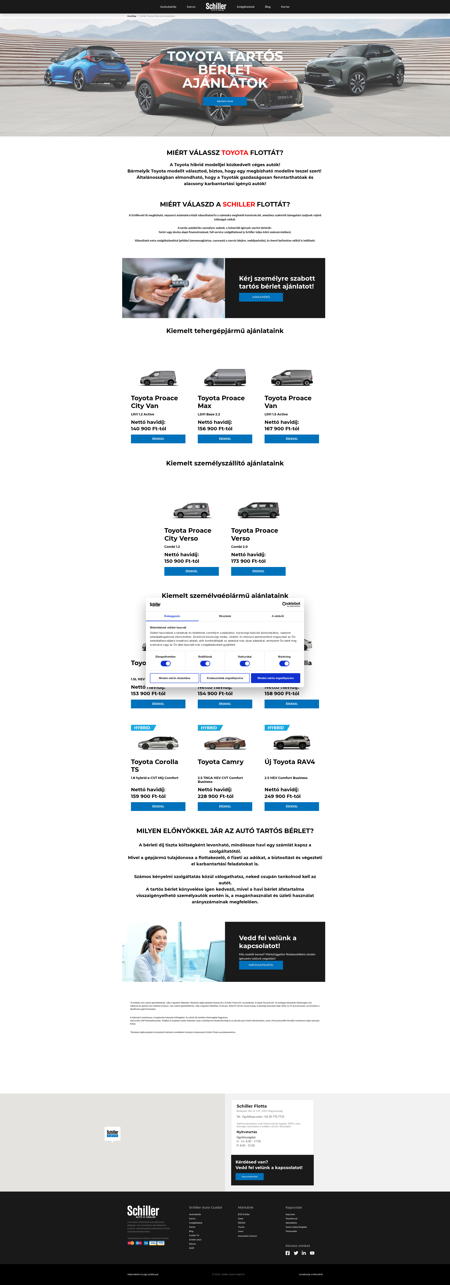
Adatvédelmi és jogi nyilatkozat (142, 1274)
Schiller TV (194, 1235)
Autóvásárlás (168, 6)
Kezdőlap (131, 16)
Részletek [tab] (225, 616)
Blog (268, 6)
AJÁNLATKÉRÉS (261, 297)
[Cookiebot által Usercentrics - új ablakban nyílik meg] (284, 604)
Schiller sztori (195, 1240)
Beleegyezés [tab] (172, 616)
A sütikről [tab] (278, 616)
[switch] (205, 663)
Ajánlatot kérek (225, 101)
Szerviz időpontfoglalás (296, 1227)
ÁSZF (191, 1248)
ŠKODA (241, 1223)
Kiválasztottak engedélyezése (225, 677)
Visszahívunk (292, 1219)
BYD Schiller (244, 1214)
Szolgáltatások (246, 6)
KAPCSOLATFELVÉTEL (261, 965)
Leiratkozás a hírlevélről (311, 1274)
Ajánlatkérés (291, 1223)
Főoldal (216, 7)
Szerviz (191, 6)
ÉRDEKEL (158, 439)
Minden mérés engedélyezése (276, 677)
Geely (240, 1219)
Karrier (285, 6)
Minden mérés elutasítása (174, 677)
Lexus (240, 1231)
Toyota (241, 1227)
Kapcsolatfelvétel (250, 1177)
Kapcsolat (290, 1214)
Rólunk (192, 1244)
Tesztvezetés (291, 1231)
